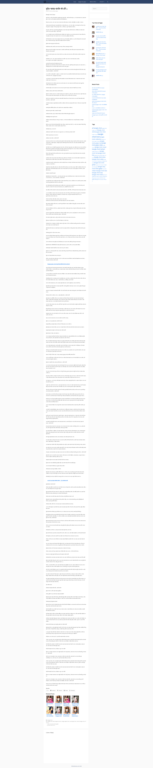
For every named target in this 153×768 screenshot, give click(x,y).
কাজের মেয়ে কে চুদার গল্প (99, 176)
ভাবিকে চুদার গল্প (97, 179)
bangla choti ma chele (98, 155)
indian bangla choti (98, 171)
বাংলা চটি (101, 178)
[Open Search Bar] (107, 2)
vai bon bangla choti (81, 721)
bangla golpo (100, 161)
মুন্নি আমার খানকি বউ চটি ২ (51, 725)
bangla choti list (58, 721)
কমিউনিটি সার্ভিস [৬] (99, 32)
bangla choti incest (100, 147)
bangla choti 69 (94, 130)
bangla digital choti (65, 721)
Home (74, 1)
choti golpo (98, 169)
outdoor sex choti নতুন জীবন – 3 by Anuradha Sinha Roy (101, 28)
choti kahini (104, 168)
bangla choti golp (97, 141)
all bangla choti (97, 128)
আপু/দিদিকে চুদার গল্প (94, 176)
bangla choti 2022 (100, 132)
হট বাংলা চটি (101, 1)
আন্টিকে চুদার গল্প (105, 174)
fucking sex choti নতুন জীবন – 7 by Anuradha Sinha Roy (101, 49)
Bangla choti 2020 (51, 721)
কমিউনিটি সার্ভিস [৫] (99, 75)
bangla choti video (98, 159)
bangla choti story (99, 157)
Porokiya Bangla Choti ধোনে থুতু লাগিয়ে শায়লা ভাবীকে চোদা (101, 71)
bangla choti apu (95, 134)
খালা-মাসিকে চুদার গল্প (105, 176)
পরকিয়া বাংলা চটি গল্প (93, 1)
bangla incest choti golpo (100, 164)
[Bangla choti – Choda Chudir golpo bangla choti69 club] (48, 2)
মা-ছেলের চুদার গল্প (102, 179)
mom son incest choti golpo (53, 724)
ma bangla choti (73, 721)
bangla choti (104, 128)
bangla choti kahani (98, 149)
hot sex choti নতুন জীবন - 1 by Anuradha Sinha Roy (101, 37)
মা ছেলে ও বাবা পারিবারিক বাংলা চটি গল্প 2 (98, 108)
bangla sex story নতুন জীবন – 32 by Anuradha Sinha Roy (101, 43)
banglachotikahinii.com (96, 151)
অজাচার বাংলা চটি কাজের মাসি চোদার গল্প (98, 113)
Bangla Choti (49, 720)
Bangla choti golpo (82, 1)
